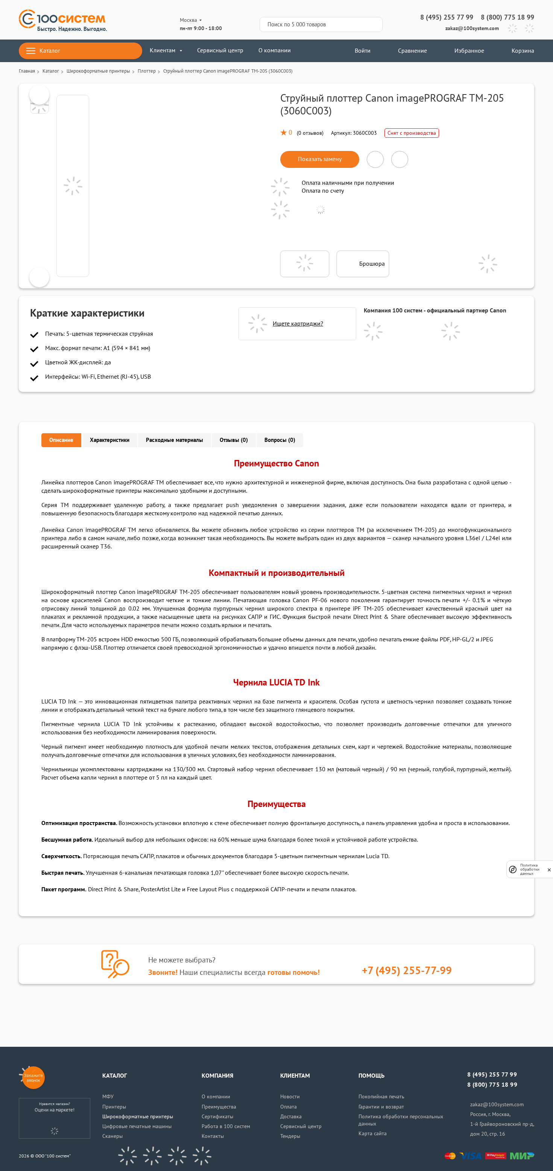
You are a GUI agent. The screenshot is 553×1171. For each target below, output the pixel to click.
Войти (362, 50)
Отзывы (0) (234, 440)
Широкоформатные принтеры (137, 1116)
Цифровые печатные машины (137, 1126)
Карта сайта (373, 1133)
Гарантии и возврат (381, 1107)
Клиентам (162, 50)
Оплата (288, 1107)
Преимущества (219, 1107)
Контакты (213, 1136)
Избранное (469, 50)
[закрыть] (549, 869)
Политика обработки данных (529, 869)
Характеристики (109, 440)
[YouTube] (152, 1156)
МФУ (108, 1096)
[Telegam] (177, 1156)
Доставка (291, 1116)
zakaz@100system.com (472, 28)
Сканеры (112, 1136)
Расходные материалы (174, 440)
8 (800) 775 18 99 (507, 17)
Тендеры (290, 1136)
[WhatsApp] (529, 28)
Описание (61, 440)
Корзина (523, 50)
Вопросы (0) (279, 440)
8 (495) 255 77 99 (446, 17)
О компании (274, 50)
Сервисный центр (220, 50)
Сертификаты (217, 1116)
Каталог (50, 50)
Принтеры (114, 1107)
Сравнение (412, 50)
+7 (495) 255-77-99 (407, 971)
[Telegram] (512, 28)
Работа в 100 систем (226, 1126)
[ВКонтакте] (127, 1156)
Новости (290, 1096)
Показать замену (320, 159)
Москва (188, 20)
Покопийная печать (381, 1096)
